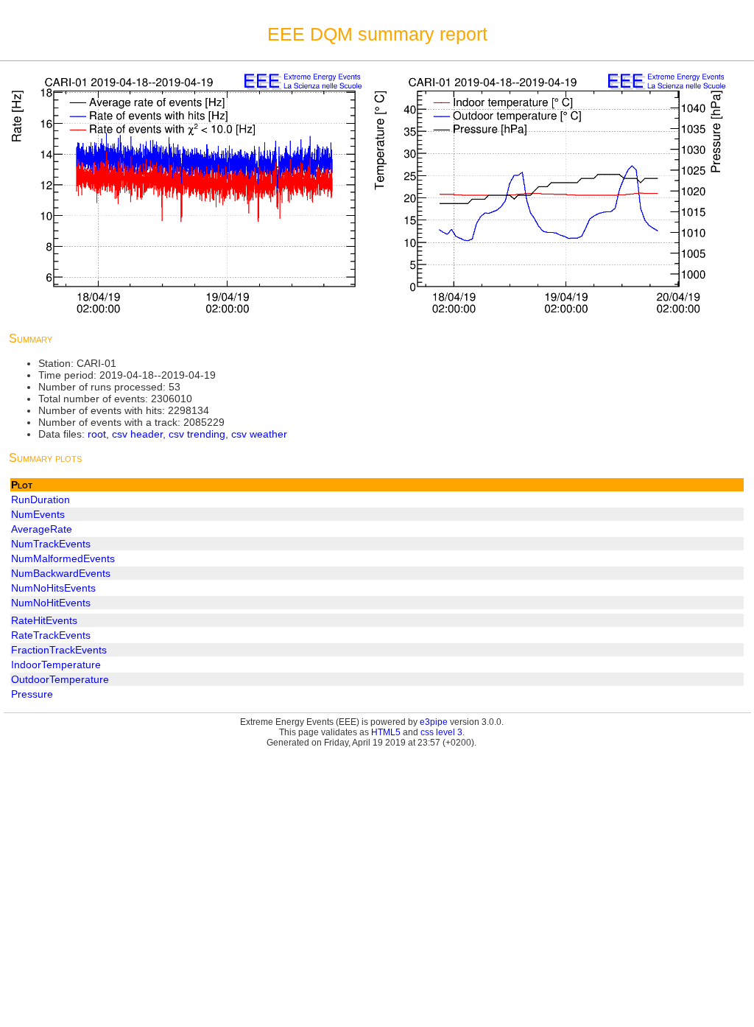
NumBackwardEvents (60, 573)
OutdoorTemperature (60, 679)
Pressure (32, 694)
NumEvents (38, 514)
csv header (137, 434)
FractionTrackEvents (59, 650)
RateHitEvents (44, 620)
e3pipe (434, 722)
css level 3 (441, 732)
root (97, 434)
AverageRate (41, 529)
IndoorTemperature (56, 664)
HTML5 (386, 732)
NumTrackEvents (51, 544)
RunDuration (40, 499)
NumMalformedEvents (63, 558)
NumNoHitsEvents (53, 588)
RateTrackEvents (51, 635)
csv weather (259, 434)
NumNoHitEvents (51, 603)
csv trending (197, 434)
